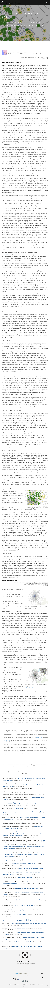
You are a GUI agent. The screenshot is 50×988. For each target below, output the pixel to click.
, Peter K (4, 802)
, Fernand (6, 808)
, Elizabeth (6, 937)
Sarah (16, 826)
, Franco (5, 905)
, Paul (4, 783)
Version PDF (25, 773)
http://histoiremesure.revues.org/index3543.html (17, 879)
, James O (6, 941)
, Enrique (7, 932)
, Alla (5, 872)
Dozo (14, 852)
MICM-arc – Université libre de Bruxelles (31, 687)
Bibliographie (14, 772)
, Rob (4, 882)
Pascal (12, 791)
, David (5, 822)
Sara (10, 778)
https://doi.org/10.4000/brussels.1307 (13, 850)
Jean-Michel (28, 783)
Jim (11, 826)
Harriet (16, 937)
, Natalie (5, 946)
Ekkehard (14, 919)
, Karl (4, 910)
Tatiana (19, 783)
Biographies (23, 772)
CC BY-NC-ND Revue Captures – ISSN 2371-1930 (25, 984)
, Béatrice (7, 877)
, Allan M (6, 888)
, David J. (6, 797)
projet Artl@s (13, 743)
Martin (18, 882)
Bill (12, 868)
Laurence (11, 783)
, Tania (4, 778)
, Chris (5, 914)
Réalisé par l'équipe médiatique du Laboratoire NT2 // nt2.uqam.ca (25, 986)
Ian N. (12, 822)
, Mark (5, 899)
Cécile (25, 852)
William (16, 811)
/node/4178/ (32, 766)
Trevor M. (23, 797)
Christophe (34, 844)
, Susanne (5, 919)
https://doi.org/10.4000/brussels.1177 (12, 837)
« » (23, 784)
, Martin (5, 863)
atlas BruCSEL (5, 255)
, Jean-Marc (5, 791)
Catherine (21, 840)
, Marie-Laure (6, 892)
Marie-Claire (21, 791)
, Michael (5, 826)
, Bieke (5, 817)
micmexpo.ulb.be (7, 740)
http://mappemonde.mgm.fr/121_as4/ (12, 788)
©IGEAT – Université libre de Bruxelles (30, 509)
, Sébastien (6, 811)
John (14, 797)
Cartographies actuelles (17, 52)
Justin (10, 882)
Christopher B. (32, 840)
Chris (12, 817)
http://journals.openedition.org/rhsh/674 (21, 794)
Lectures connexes (35, 772)
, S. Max (5, 868)
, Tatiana (5, 834)
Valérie (13, 840)
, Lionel (5, 923)
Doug (25, 826)
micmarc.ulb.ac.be (39, 737)
